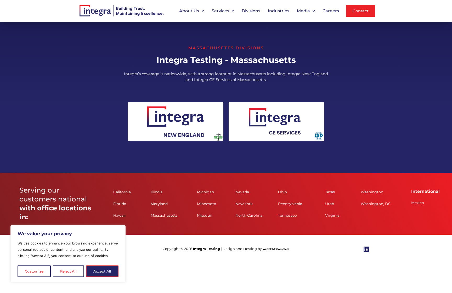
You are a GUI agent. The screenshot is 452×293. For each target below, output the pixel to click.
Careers (331, 10)
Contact (361, 10)
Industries (278, 10)
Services (220, 10)
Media (303, 10)
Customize (34, 271)
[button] (192, 11)
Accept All (102, 271)
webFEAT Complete (276, 249)
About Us (189, 10)
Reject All (68, 271)
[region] (68, 254)
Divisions (251, 10)
